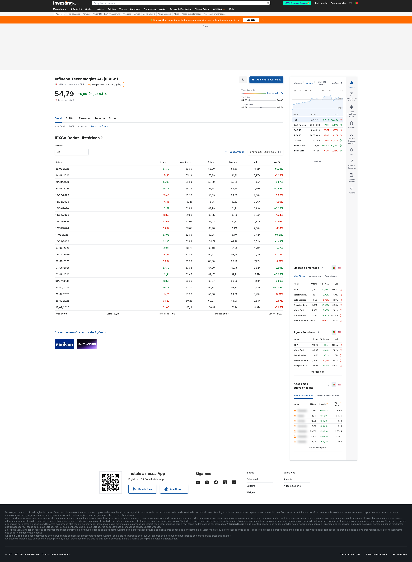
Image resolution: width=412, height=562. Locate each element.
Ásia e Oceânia (164, 14)
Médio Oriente (149, 14)
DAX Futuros (300, 125)
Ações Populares (304, 332)
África (176, 14)
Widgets (251, 492)
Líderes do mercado (306, 267)
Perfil (71, 126)
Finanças (85, 118)
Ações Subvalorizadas (191, 14)
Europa (137, 14)
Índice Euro (299, 151)
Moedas (298, 83)
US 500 (297, 140)
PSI (295, 120)
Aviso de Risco (400, 554)
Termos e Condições (350, 554)
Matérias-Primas (322, 83)
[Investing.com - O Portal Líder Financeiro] (66, 3)
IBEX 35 (297, 135)
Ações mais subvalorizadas (303, 385)
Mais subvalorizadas (303, 395)
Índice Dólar (299, 145)
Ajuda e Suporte (292, 485)
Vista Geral (60, 126)
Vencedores (315, 276)
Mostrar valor (273, 93)
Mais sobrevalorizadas (328, 395)
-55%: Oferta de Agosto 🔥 (297, 3)
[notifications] (350, 3)
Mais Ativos (299, 276)
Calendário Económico (180, 9)
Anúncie (288, 479)
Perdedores (331, 276)
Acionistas (82, 126)
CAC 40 (297, 130)
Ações (59, 14)
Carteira (251, 485)
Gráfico (70, 118)
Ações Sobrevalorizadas (214, 14)
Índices (309, 83)
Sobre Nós (289, 472)
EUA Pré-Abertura (112, 14)
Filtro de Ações (202, 9)
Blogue (250, 472)
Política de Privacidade (376, 554)
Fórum (113, 118)
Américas (127, 14)
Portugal (86, 14)
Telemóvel (252, 479)
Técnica (99, 118)
